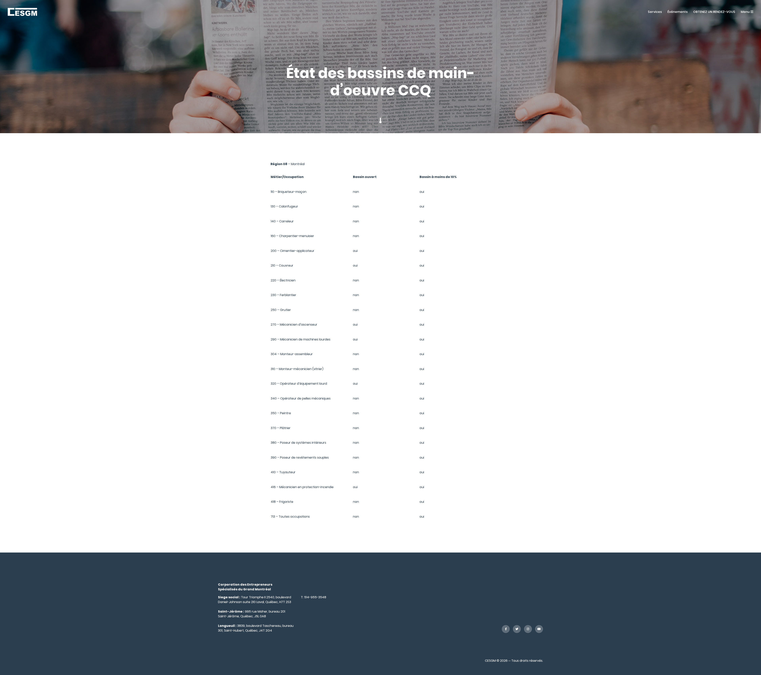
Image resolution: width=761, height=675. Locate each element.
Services (655, 12)
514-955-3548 (315, 597)
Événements (677, 12)
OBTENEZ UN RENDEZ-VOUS (714, 12)
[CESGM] (22, 11)
